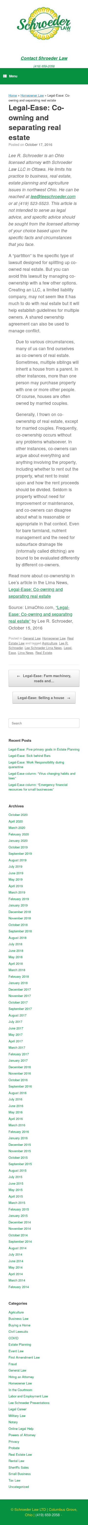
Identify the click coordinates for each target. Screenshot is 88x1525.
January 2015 (18, 1215)
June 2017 (16, 1028)
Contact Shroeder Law (44, 58)
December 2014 (20, 1222)
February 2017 (19, 1054)
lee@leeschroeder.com (53, 196)
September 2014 (20, 1241)
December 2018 (20, 911)
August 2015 (17, 1170)
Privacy (14, 1441)
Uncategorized (19, 1486)
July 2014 (15, 1254)
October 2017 (18, 1002)
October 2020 (18, 814)
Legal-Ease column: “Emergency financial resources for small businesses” (38, 787)
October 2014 (18, 1235)
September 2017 (20, 1008)
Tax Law (14, 1480)
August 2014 (17, 1248)
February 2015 (19, 1209)
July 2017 (15, 1021)
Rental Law (16, 1460)
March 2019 (17, 892)
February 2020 (19, 834)
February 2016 (19, 1131)
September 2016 (20, 1086)
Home (13, 95)
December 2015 (20, 1144)
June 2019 (16, 873)
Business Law (18, 1318)
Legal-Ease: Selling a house (44, 697)
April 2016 (16, 1118)
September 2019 (20, 853)
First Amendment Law (24, 1357)
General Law (31, 638)
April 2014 (16, 1273)
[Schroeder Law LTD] (44, 24)
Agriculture (49, 643)
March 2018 (17, 969)
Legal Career (17, 1409)
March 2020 (17, 827)
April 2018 (16, 963)
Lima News (25, 652)
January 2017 (18, 1060)
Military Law (17, 1415)
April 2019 (16, 886)
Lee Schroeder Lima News (43, 647)
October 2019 (18, 847)
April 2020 (16, 821)
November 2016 (20, 1073)
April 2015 (16, 1196)
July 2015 (15, 1176)
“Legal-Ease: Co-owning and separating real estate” (40, 614)
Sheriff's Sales (19, 1467)
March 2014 (17, 1280)
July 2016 (15, 1099)
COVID (13, 1338)
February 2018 (19, 976)
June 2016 (16, 1105)
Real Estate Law (20, 1454)
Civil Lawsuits (18, 1331)
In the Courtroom (20, 1389)
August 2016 (17, 1092)
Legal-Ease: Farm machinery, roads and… (44, 678)
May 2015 (15, 1189)
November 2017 (20, 995)
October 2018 (18, 924)
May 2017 (15, 1034)
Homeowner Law (32, 95)
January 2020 (18, 840)
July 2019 (15, 866)
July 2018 (15, 944)
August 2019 (17, 860)
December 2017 (20, 989)
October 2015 (18, 1157)
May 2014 (15, 1267)
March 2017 (17, 1047)
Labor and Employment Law (28, 1396)
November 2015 (20, 1151)
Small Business (20, 1473)
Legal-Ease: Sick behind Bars (30, 755)
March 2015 (17, 1202)
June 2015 (16, 1183)
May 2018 (15, 957)
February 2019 (19, 898)
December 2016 (20, 1067)
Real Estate (43, 652)
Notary (13, 1422)
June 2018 (16, 950)
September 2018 (20, 931)
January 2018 (18, 982)
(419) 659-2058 (44, 66)
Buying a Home (19, 1325)
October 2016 (18, 1080)
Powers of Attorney (22, 1435)
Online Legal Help (21, 1428)
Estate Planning (20, 1344)
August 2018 (17, 937)
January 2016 (18, 1138)
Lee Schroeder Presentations (29, 1402)
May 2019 (15, 879)
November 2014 (20, 1228)
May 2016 (15, 1112)
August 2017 (17, 1015)
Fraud (13, 1364)
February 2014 (19, 1286)
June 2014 (16, 1261)
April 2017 (16, 1041)
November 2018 (20, 918)
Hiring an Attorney (21, 1376)
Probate (14, 1447)
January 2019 (18, 905)
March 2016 (17, 1125)
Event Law (16, 1351)
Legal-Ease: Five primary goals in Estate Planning (44, 749)
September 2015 (20, 1163)
